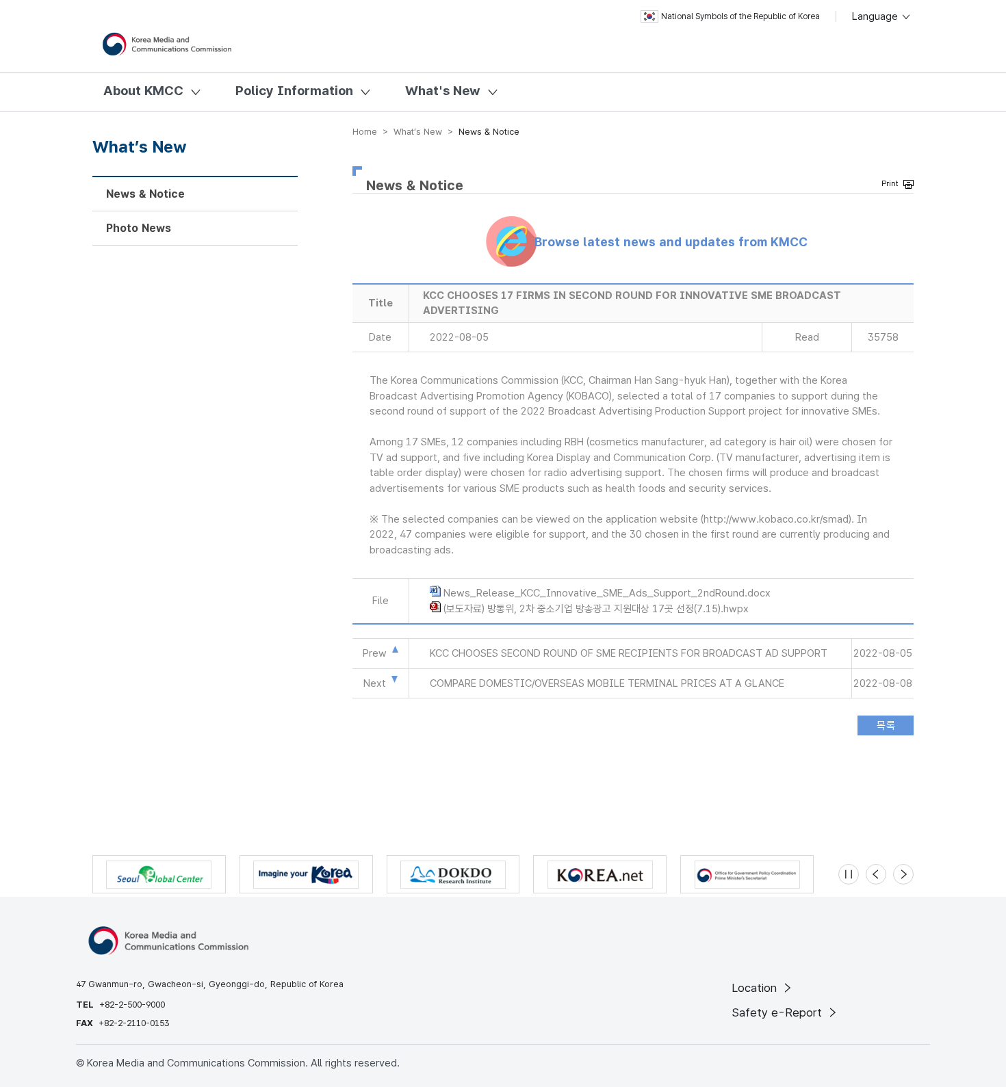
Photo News (138, 228)
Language (876, 16)
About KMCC (143, 91)
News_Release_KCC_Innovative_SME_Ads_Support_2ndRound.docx (607, 593)
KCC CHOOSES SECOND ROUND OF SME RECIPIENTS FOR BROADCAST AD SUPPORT (628, 653)
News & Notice (145, 193)
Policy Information (294, 91)
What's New (442, 91)
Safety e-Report (778, 1012)
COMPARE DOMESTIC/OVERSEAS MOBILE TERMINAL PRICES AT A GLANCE (607, 683)
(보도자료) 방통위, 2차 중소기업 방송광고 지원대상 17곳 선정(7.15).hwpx (596, 609)
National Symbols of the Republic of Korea (740, 16)
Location (756, 988)
